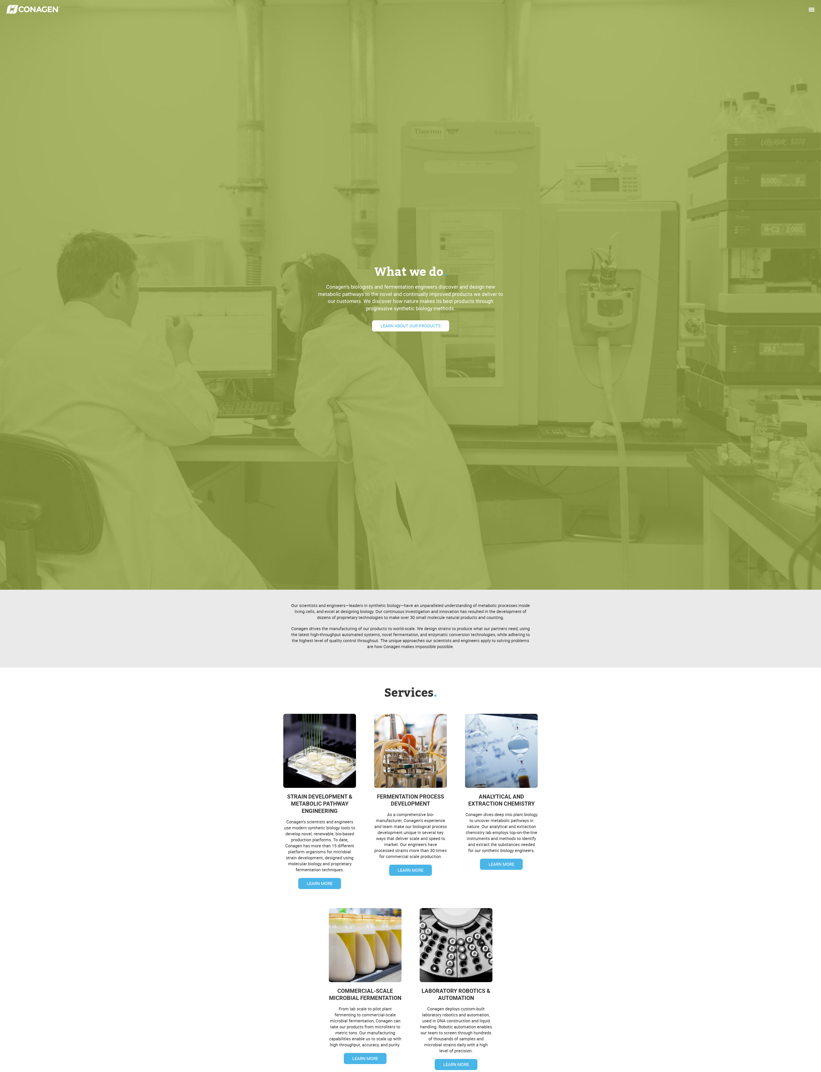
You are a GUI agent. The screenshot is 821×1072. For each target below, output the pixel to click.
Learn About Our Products (411, 326)
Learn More (319, 883)
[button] (812, 8)
